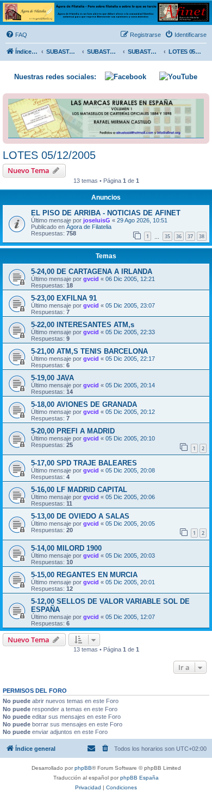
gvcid (91, 279)
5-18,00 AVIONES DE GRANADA (84, 404)
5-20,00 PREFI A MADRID (73, 431)
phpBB (83, 768)
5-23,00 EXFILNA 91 (64, 298)
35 (167, 236)
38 (201, 236)
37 (190, 236)
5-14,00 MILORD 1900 (66, 548)
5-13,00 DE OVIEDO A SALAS (80, 516)
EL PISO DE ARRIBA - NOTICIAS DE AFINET (105, 213)
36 (179, 236)
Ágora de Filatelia (88, 227)
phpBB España (139, 778)
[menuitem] (16, 34)
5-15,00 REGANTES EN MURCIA (84, 575)
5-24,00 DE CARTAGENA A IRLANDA (91, 271)
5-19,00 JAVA (52, 378)
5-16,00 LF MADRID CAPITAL (79, 490)
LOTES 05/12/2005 (49, 155)
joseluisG (96, 220)
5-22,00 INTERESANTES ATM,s (82, 325)
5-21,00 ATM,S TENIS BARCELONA (89, 351)
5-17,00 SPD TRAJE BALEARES (84, 463)
